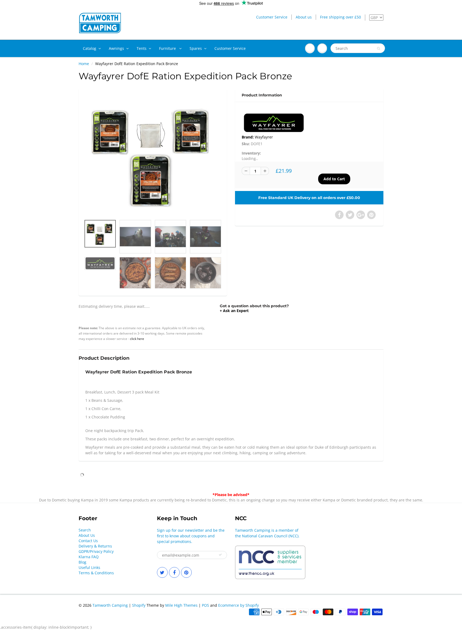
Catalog (89, 48)
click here (137, 338)
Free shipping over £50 (340, 17)
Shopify (138, 605)
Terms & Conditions (96, 572)
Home (84, 63)
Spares (196, 48)
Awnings (116, 48)
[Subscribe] (220, 554)
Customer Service (271, 17)
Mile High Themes (181, 605)
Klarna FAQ (89, 556)
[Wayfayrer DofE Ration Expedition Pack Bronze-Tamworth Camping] (153, 155)
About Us (87, 535)
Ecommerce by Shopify (238, 605)
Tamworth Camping (110, 605)
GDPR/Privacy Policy (96, 551)
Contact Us (88, 540)
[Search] (378, 48)
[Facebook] (174, 572)
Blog (82, 562)
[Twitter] (162, 572)
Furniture (168, 48)
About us (304, 17)
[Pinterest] (186, 572)
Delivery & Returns (95, 546)
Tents (142, 48)
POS (205, 605)
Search (85, 529)
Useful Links (89, 567)
